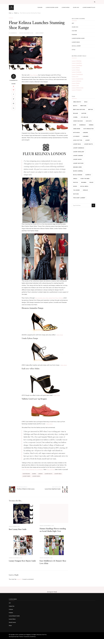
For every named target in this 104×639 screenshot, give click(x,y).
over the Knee (85, 178)
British (90, 109)
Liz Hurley (76, 136)
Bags (85, 102)
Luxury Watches (76, 61)
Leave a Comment (40, 33)
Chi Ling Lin (84, 117)
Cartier (83, 113)
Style (73, 49)
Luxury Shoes (76, 70)
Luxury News (65, 7)
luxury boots (48, 473)
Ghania (34, 473)
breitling (83, 105)
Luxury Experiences (77, 79)
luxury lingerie (78, 155)
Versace (85, 190)
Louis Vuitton (77, 140)
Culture (74, 30)
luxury (87, 140)
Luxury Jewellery (77, 63)
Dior (74, 125)
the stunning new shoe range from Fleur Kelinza (49, 298)
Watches (76, 194)
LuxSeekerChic (13, 33)
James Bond (76, 128)
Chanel (75, 117)
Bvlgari (75, 113)
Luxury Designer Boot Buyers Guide (22, 561)
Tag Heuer (76, 190)
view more (60, 335)
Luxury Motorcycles (77, 88)
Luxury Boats (76, 83)
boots (75, 105)
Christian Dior (78, 121)
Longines (85, 136)
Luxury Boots (76, 67)
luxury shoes (36, 476)
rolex (91, 182)
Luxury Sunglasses (77, 74)
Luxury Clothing (76, 72)
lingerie (85, 132)
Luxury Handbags (77, 65)
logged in (19, 579)
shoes (75, 186)
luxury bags (77, 144)
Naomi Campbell (78, 171)
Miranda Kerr (77, 167)
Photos (75, 182)
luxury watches (78, 163)
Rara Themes (19, 636)
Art (73, 23)
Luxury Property (77, 90)
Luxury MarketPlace (89, 7)
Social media (84, 186)
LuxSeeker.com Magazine (24, 634)
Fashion (40, 7)
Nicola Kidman (77, 174)
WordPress (33, 636)
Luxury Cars (75, 85)
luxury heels (57, 473)
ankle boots (77, 102)
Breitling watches (79, 109)
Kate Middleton (88, 128)
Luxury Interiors (76, 81)
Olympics (88, 174)
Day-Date (89, 121)
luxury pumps (26, 476)
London (40, 473)
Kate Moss (76, 132)
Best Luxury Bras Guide (17, 529)
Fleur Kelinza (33, 75)
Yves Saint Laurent (79, 197)
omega (75, 178)
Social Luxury (76, 46)
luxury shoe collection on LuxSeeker (32, 469)
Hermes (91, 125)
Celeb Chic (76, 7)
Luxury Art (75, 76)
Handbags (82, 125)
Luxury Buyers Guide (52, 7)
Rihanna (83, 182)
